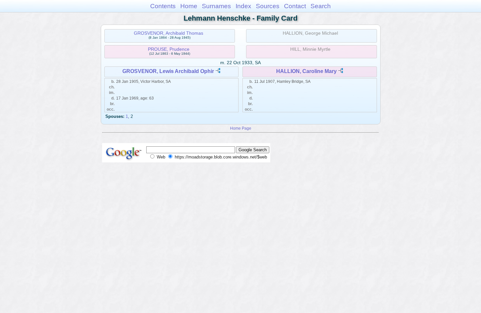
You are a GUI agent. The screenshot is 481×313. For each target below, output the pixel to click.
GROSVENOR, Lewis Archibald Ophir (168, 71)
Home (188, 6)
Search (321, 6)
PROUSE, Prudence (168, 49)
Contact (295, 6)
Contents (163, 6)
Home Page (240, 128)
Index (243, 6)
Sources (267, 6)
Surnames (216, 6)
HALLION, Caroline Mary (306, 71)
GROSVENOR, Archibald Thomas (168, 33)
